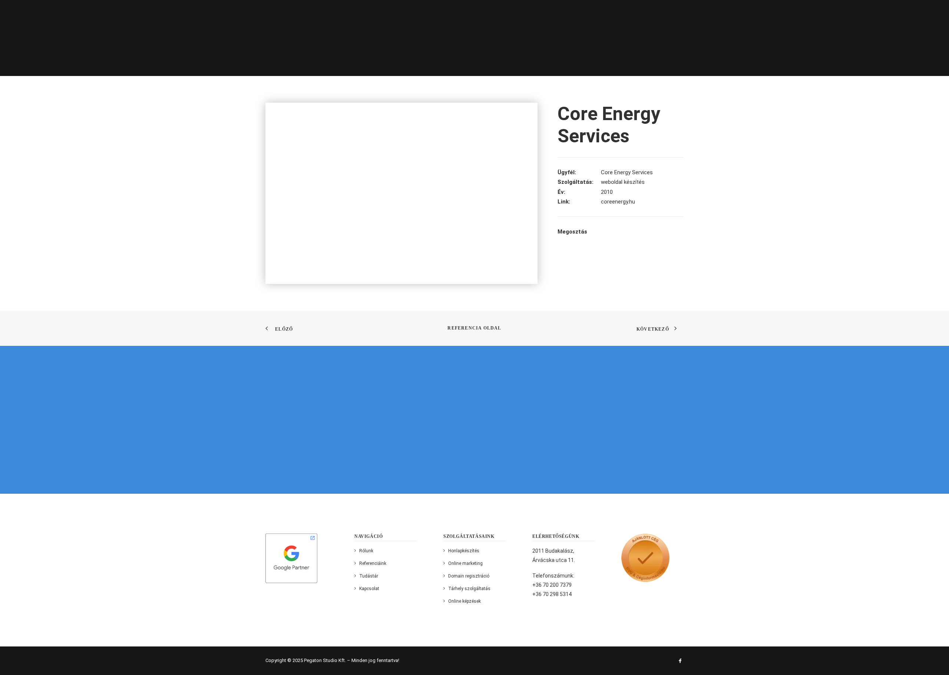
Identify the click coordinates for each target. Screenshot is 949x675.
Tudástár (368, 576)
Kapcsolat (839, 12)
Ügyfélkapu (797, 12)
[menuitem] (550, 12)
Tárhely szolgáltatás (469, 588)
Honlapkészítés (463, 550)
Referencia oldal (474, 328)
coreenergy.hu (618, 201)
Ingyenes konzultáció (899, 12)
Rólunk (581, 12)
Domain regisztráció (468, 576)
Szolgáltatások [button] (625, 12)
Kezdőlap (547, 12)
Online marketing (465, 563)
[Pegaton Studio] (42, 12)
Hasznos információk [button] (740, 12)
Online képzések (464, 601)
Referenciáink (679, 12)
